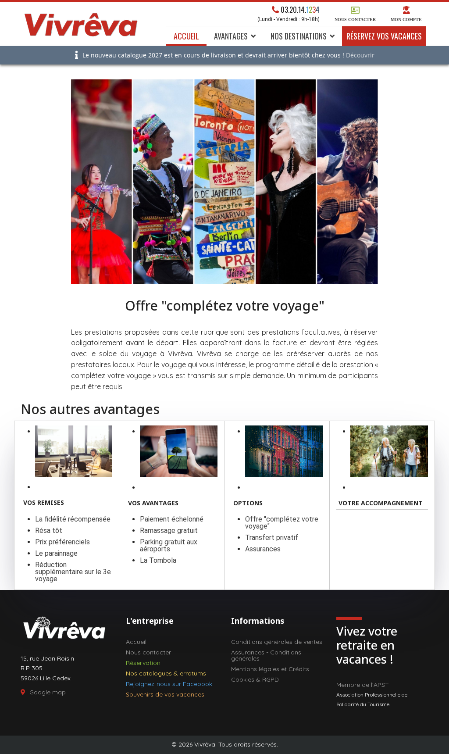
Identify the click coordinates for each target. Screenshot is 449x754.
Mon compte (406, 19)
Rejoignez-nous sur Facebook (169, 684)
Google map (47, 692)
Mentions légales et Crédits (270, 669)
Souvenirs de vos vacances (165, 694)
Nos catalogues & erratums (166, 673)
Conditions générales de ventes (276, 642)
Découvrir (360, 55)
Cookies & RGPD (255, 679)
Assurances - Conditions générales (266, 655)
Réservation (143, 663)
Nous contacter (355, 19)
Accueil (186, 36)
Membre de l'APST (362, 685)
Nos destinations (299, 36)
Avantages (231, 36)
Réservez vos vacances (384, 36)
